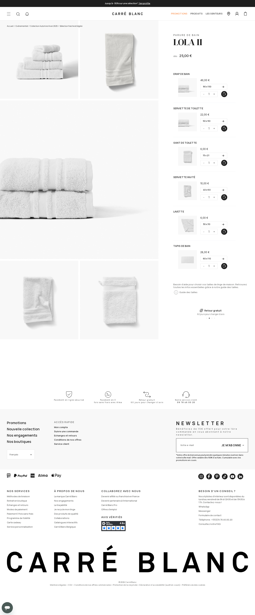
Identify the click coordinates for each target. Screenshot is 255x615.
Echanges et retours (65, 435)
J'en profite (144, 3)
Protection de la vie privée (125, 585)
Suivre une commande (66, 431)
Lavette (178, 211)
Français (14, 454)
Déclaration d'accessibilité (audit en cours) (159, 585)
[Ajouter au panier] (224, 94)
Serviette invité (184, 177)
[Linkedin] (240, 476)
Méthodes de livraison (18, 496)
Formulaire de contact (210, 515)
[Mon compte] (237, 14)
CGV (70, 585)
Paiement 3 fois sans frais (20, 513)
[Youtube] (232, 476)
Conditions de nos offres (67, 439)
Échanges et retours (17, 505)
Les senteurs (214, 13)
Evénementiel (22, 26)
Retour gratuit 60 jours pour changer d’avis (147, 401)
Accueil (10, 26)
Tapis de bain (181, 246)
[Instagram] (201, 476)
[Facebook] (209, 476)
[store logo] (127, 13)
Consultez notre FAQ (210, 524)
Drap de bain (181, 74)
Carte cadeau (14, 522)
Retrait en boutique (17, 500)
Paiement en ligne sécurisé (69, 400)
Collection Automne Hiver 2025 (44, 26)
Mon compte (61, 427)
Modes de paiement (17, 509)
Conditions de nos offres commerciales (92, 585)
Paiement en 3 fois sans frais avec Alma (108, 401)
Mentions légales (58, 585)
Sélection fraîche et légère (71, 26)
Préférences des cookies (193, 585)
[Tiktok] (225, 476)
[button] (27, 14)
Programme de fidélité (18, 518)
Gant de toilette (185, 142)
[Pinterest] (217, 476)
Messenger (205, 511)
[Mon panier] (245, 14)
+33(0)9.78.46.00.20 (221, 519)
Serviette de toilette (188, 108)
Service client (61, 443)
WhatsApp (204, 506)
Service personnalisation (20, 526)
